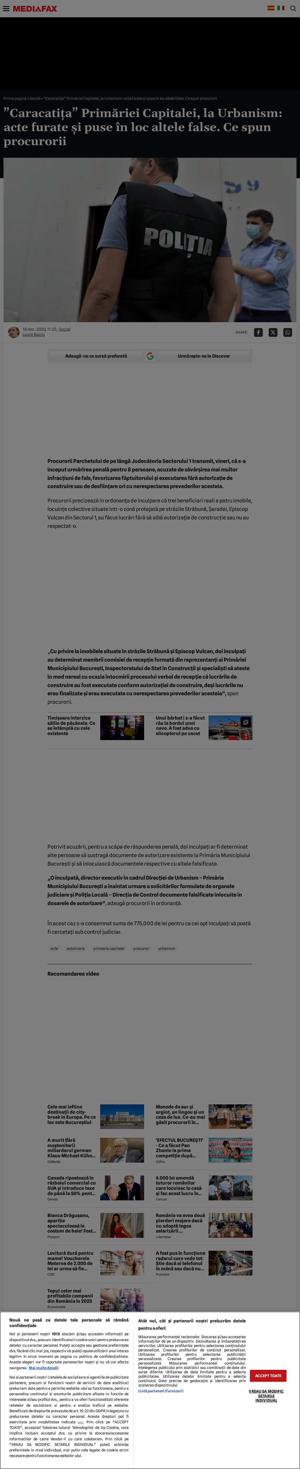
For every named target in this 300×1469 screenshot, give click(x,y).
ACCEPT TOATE (268, 1376)
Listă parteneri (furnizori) (160, 1391)
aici (80, 1422)
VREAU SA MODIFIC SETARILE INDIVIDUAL (266, 1396)
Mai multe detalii (44, 1368)
